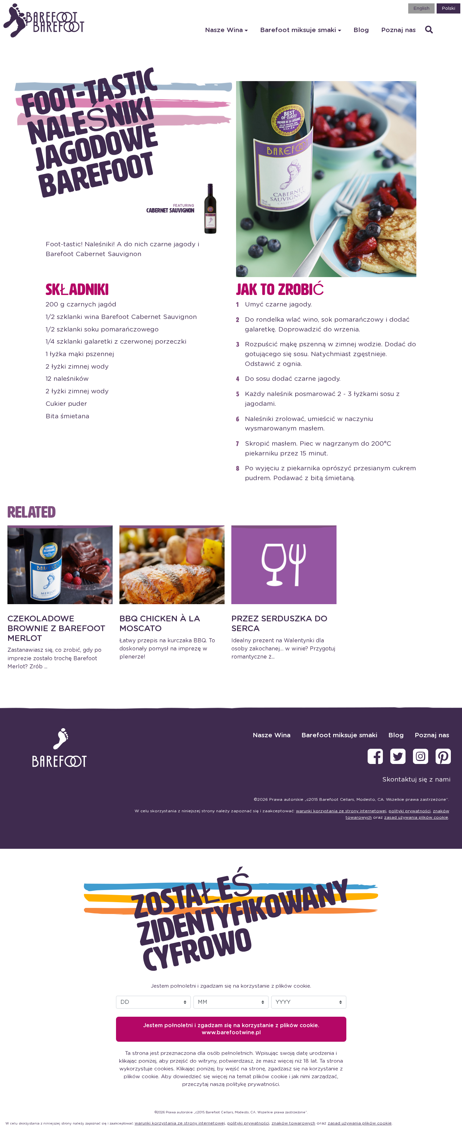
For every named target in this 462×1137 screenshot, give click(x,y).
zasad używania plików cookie (416, 817)
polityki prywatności (410, 811)
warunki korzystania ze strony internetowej (341, 811)
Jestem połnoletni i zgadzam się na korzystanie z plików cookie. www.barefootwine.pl (231, 1029)
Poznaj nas (398, 30)
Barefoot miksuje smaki (339, 735)
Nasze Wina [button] (224, 30)
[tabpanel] (60, 598)
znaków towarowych (293, 1123)
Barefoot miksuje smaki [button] (298, 30)
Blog (361, 30)
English (421, 8)
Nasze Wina (272, 735)
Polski (448, 8)
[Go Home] (47, 25)
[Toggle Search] (429, 30)
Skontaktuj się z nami (416, 779)
